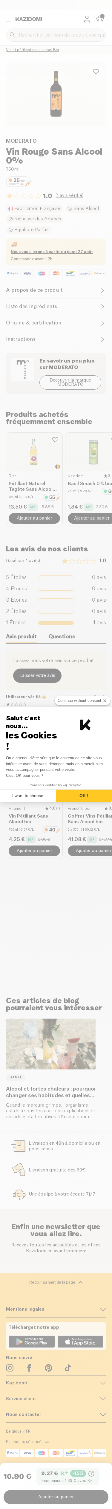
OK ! (83, 795)
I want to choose (27, 795)
